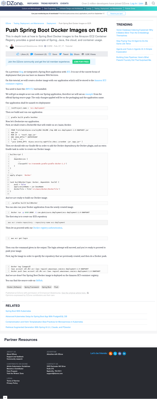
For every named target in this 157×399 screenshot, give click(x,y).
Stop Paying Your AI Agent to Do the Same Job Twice (132, 42)
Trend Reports (49, 3)
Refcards (33, 3)
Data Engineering (50, 8)
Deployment (51, 23)
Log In (133, 3)
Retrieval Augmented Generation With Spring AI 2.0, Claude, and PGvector (38, 327)
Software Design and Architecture (71, 8)
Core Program (12, 371)
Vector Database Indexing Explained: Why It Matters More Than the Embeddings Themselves (134, 33)
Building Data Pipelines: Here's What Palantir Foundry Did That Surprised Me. (133, 59)
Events (64, 3)
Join (141, 3)
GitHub (39, 280)
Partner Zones (130, 8)
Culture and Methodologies (31, 8)
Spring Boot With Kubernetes (18, 311)
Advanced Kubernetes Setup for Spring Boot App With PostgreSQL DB (36, 316)
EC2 (68, 71)
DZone (8, 23)
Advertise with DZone (55, 354)
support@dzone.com (55, 373)
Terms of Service (13, 381)
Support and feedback (15, 356)
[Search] (153, 3)
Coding (88, 8)
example (89, 94)
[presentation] (59, 108)
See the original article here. (74, 292)
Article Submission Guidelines (18, 366)
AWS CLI (30, 89)
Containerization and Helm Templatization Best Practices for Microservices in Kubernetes (44, 321)
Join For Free (81, 61)
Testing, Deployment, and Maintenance (108, 8)
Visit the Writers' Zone (15, 373)
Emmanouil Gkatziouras (26, 46)
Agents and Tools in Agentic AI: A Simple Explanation (134, 50)
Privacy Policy (12, 383)
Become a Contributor (15, 368)
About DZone (12, 354)
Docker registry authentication (47, 227)
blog (21, 71)
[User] (146, 3)
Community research (15, 359)
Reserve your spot (116, 13)
